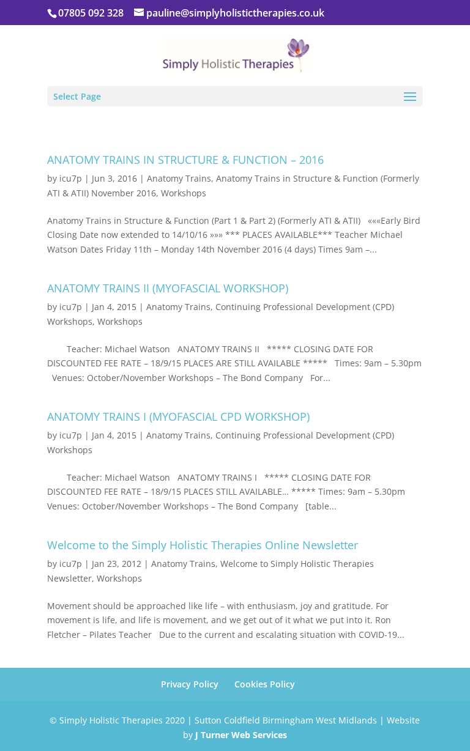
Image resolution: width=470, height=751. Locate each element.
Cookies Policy (264, 684)
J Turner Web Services (241, 735)
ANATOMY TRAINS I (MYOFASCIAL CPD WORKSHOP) (178, 416)
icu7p (70, 178)
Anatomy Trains (179, 178)
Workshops (183, 193)
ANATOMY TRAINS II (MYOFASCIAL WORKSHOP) (167, 288)
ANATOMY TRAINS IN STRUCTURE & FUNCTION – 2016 (185, 159)
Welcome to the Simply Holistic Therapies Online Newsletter (202, 545)
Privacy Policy (189, 684)
